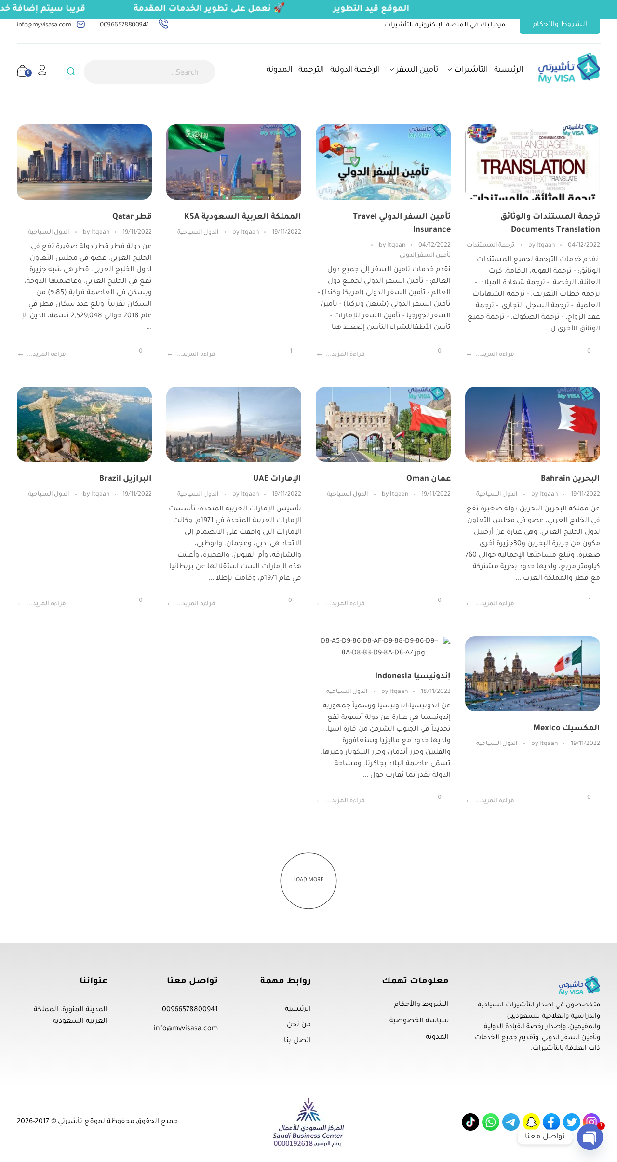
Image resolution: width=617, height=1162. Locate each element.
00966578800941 (124, 25)
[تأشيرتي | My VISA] (569, 68)
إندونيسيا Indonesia (413, 676)
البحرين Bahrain (570, 479)
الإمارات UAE (277, 479)
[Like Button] (595, 352)
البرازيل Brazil (125, 479)
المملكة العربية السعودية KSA (242, 217)
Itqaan (541, 245)
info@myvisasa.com (44, 25)
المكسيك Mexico (566, 728)
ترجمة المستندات (490, 245)
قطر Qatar (132, 217)
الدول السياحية (197, 232)
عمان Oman (428, 479)
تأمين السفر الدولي (425, 255)
